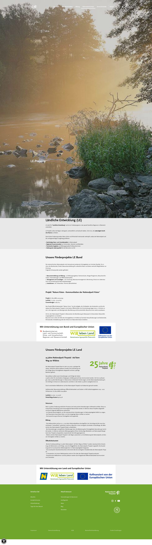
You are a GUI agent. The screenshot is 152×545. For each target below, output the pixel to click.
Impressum (33, 530)
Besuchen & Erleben (67, 6)
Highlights (56, 6)
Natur (62, 503)
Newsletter (64, 509)
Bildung (78, 6)
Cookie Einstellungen (116, 530)
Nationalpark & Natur (88, 6)
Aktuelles (32, 497)
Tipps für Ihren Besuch (36, 506)
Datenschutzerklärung (54, 530)
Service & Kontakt (101, 6)
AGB (72, 530)
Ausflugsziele (64, 500)
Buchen (112, 6)
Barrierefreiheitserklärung (92, 530)
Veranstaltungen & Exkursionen (69, 497)
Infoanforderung (34, 503)
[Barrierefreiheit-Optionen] (4, 541)
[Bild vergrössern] (103, 365)
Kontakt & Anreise (35, 500)
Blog (62, 506)
